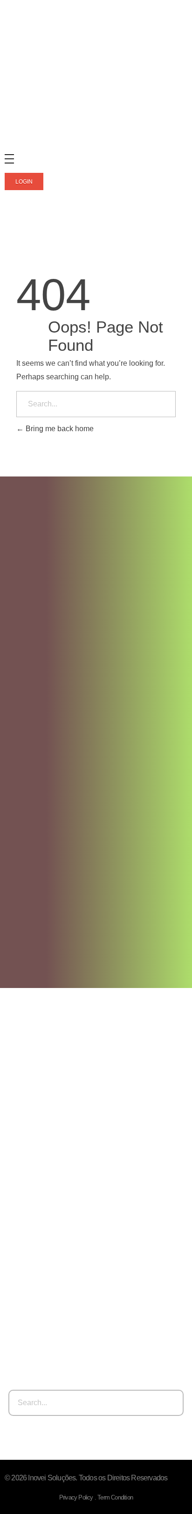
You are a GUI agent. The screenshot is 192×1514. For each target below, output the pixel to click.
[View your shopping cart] (9, 235)
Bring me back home (59, 429)
